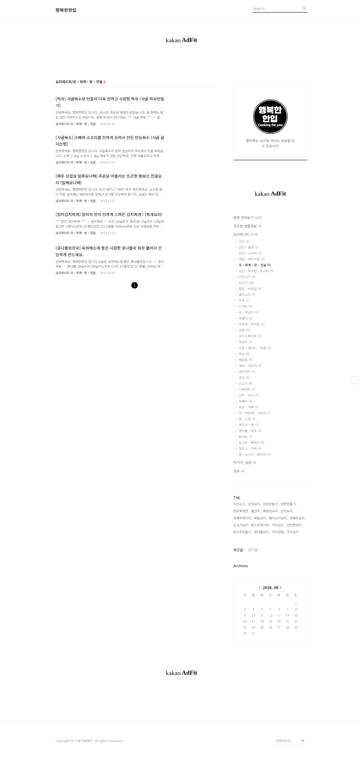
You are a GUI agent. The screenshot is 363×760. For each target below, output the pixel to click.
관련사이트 (283, 740)
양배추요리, (297, 518)
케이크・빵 (249, 424)
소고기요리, (241, 525)
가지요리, (293, 531)
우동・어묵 (249, 407)
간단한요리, (294, 525)
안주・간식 (249, 395)
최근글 (238, 549)
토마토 (245, 436)
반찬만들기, (289, 504)
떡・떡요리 (249, 312)
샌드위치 (247, 371)
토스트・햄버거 (251, 442)
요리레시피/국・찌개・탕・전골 (76, 124)
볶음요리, (260, 518)
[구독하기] (354, 380)
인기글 (253, 549)
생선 (244, 377)
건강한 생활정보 (247, 225)
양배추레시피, (242, 518)
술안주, (256, 510)
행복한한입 (66, 10)
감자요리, (254, 504)
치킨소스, (239, 504)
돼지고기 (247, 294)
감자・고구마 (250, 253)
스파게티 (247, 389)
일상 (238, 470)
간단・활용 (249, 247)
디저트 (245, 306)
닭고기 (246, 282)
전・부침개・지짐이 (255, 413)
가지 (244, 241)
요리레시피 (245, 234)
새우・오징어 (250, 365)
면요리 (245, 342)
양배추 (245, 401)
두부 (244, 300)
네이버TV (282, 732)
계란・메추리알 (251, 259)
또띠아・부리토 (251, 324)
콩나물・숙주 (250, 430)
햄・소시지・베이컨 (255, 454)
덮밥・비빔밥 (250, 288)
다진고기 (247, 276)
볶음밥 (245, 359)
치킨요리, (278, 525)
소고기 (245, 383)
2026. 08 (270, 587)
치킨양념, (278, 531)
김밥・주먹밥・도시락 (256, 271)
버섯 (244, 353)
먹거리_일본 (244, 462)
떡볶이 (245, 318)
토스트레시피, (260, 525)
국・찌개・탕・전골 (255, 265)
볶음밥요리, (271, 510)
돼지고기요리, (278, 518)
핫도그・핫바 (250, 448)
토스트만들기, (242, 531)
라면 (244, 330)
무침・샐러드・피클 (255, 347)
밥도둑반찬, (241, 510)
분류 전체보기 (247, 217)
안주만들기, (271, 504)
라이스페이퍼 (250, 336)
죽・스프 (247, 418)
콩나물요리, (262, 531)
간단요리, (287, 510)
